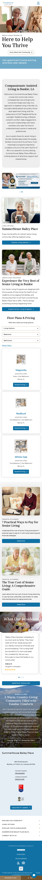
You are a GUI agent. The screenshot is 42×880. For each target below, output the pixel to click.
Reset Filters (7, 345)
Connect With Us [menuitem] (9, 835)
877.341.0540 (21, 850)
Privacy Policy (21, 854)
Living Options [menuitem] (8, 824)
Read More (21, 541)
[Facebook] (21, 869)
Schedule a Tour (11, 878)
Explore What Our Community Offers (21, 740)
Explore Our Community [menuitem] (12, 820)
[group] (21, 181)
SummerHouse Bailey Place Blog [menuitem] (15, 832)
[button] (19, 191)
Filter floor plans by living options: (21, 323)
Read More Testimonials (21, 683)
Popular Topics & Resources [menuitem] (14, 828)
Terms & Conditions (21, 858)
